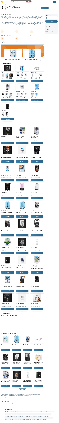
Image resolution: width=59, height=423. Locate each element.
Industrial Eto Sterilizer (39, 413)
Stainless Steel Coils (18, 419)
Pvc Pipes (23, 419)
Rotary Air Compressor (31, 413)
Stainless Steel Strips (21, 416)
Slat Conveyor (40, 416)
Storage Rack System (42, 414)
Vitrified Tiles (11, 419)
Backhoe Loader (31, 411)
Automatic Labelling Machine (21, 414)
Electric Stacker (50, 411)
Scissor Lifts (7, 413)
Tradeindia (2, 4)
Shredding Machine (8, 414)
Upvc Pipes (33, 419)
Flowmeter (24, 413)
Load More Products (22, 389)
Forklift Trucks (12, 411)
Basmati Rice (25, 411)
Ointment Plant (46, 416)
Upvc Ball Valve (39, 419)
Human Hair (7, 411)
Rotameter (20, 413)
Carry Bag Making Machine (39, 411)
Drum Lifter (45, 411)
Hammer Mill (14, 414)
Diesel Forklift (29, 414)
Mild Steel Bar (7, 416)
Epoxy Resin (49, 414)
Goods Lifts (6, 419)
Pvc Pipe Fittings (28, 419)
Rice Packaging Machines (47, 413)
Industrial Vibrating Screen (14, 413)
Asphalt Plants (35, 416)
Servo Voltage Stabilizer (18, 411)
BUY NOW (7, 143)
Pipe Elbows (44, 419)
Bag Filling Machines (29, 416)
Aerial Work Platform (35, 414)
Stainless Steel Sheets (13, 416)
